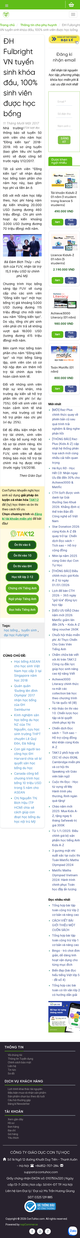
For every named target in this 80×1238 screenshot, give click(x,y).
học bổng (11, 630)
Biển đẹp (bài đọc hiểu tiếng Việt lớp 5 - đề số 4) (66, 975)
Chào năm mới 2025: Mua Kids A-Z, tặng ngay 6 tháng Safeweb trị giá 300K (65, 816)
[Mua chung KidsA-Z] (64, 180)
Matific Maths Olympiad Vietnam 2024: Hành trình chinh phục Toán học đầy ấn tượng (65, 880)
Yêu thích (13, 1137)
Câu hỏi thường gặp (19, 1100)
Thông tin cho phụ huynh (38, 25)
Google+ (48, 1231)
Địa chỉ (11, 1130)
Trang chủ (7, 25)
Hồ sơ (11, 1123)
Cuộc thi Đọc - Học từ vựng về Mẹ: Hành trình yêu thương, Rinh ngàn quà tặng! (65, 791)
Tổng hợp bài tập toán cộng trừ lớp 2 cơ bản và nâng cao (65, 910)
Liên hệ (12, 1066)
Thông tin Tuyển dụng (20, 1058)
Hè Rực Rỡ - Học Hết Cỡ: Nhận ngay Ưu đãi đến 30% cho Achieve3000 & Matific (66, 477)
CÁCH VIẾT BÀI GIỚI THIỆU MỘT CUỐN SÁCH (63, 925)
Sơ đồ (11, 1073)
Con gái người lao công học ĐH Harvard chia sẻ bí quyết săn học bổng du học (27, 758)
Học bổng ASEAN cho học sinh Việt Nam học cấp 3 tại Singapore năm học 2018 (27, 671)
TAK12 (34, 500)
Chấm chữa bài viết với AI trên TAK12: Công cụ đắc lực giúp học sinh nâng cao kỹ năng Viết (65, 664)
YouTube (40, 1231)
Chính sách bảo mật (19, 1062)
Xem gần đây (15, 1119)
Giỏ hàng (13, 1134)
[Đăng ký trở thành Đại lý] (64, 39)
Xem (57, 222)
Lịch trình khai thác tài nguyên (25, 1089)
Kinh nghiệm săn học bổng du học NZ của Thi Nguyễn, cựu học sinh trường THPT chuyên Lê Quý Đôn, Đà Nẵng (27, 729)
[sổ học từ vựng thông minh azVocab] (64, 1016)
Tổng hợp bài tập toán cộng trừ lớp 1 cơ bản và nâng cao (65, 940)
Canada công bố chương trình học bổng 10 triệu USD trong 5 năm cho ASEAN (27, 783)
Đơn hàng (13, 1126)
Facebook (32, 1231)
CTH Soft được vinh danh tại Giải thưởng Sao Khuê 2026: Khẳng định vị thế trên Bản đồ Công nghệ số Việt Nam (65, 507)
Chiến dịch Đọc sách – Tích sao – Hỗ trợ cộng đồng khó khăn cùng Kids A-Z (65, 737)
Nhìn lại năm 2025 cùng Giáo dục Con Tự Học (65, 560)
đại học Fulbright (16, 635)
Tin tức (12, 1069)
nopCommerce (29, 1224)
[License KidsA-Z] (64, 242)
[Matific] (64, 354)
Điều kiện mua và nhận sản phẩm (27, 1092)
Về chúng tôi (15, 1055)
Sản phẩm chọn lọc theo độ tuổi (26, 1096)
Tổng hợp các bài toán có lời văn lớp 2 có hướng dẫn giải (66, 990)
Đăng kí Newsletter (19, 1103)
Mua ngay (71, 222)
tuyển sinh (29, 630)
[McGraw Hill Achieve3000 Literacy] (64, 300)
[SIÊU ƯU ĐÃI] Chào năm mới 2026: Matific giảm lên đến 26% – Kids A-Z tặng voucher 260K (66, 620)
